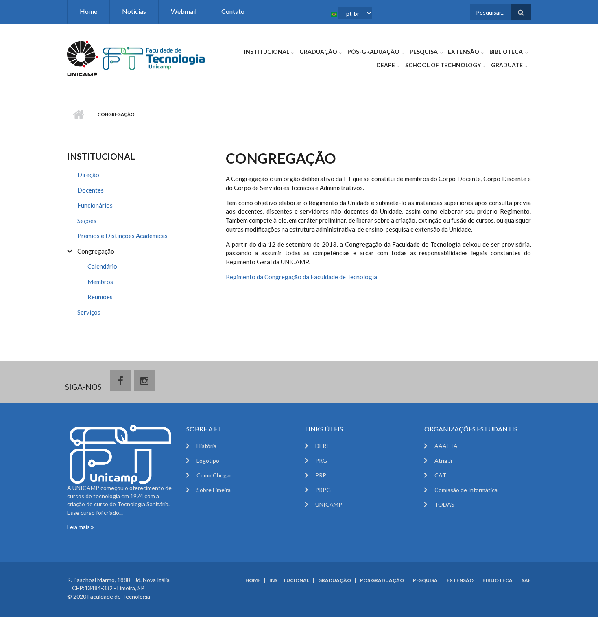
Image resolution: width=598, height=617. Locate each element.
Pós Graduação (382, 580)
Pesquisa (424, 51)
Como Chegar (213, 475)
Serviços (88, 312)
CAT (440, 475)
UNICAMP (328, 504)
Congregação (95, 251)
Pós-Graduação (373, 51)
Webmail (183, 11)
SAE (526, 580)
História (206, 445)
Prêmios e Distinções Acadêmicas (122, 235)
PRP (320, 475)
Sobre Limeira (213, 489)
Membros (100, 281)
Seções (86, 220)
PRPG (323, 489)
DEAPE (385, 64)
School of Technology (443, 64)
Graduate (507, 64)
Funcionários (95, 205)
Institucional (266, 51)
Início (78, 114)
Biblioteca (506, 51)
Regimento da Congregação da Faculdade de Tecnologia (301, 276)
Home (88, 11)
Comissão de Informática (466, 489)
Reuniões (100, 296)
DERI (321, 445)
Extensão (463, 51)
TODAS (444, 504)
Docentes (90, 190)
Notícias (134, 11)
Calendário (102, 266)
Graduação (318, 51)
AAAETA (446, 445)
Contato (232, 11)
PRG (321, 460)
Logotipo (207, 460)
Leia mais (79, 526)
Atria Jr (443, 460)
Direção (88, 174)
